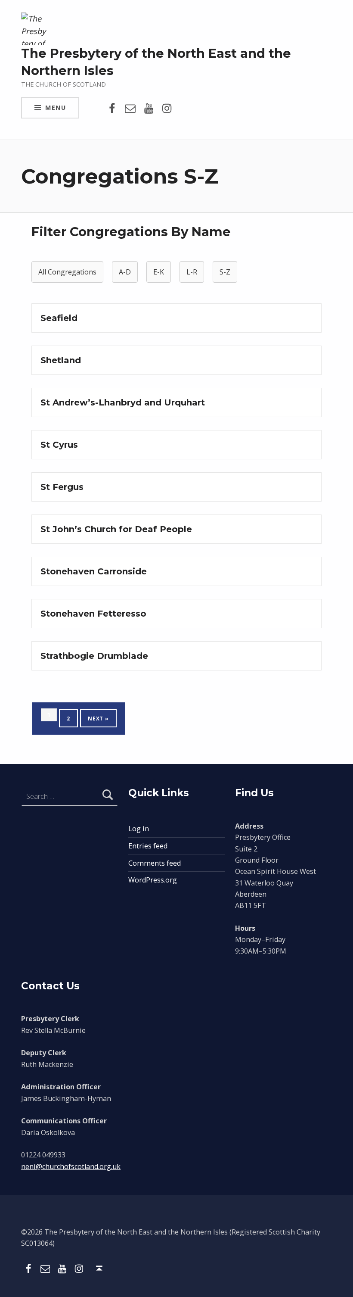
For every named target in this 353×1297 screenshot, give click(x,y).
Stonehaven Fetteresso (93, 613)
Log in (138, 828)
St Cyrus (59, 445)
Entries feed (147, 846)
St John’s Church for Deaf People (116, 529)
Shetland (60, 360)
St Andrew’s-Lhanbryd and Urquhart (122, 402)
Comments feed (154, 863)
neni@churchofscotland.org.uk (71, 1166)
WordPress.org (152, 880)
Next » (98, 718)
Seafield (58, 318)
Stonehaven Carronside (93, 571)
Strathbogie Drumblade (94, 656)
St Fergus (62, 487)
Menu (55, 107)
